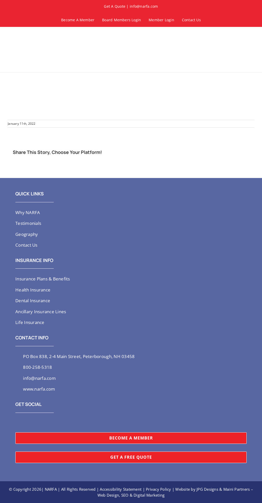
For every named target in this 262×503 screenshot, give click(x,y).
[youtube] (33, 423)
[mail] (49, 423)
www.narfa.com (39, 389)
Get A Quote (114, 6)
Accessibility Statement (120, 489)
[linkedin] (41, 423)
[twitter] (16, 423)
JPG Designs (207, 489)
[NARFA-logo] (23, 35)
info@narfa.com (144, 6)
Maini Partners (236, 489)
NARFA (51, 489)
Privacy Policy (158, 489)
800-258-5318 (37, 367)
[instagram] (25, 423)
